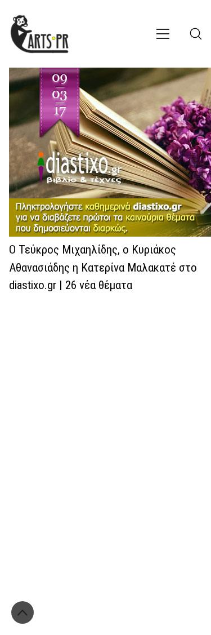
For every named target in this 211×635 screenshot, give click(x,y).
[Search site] (196, 34)
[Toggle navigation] (163, 33)
